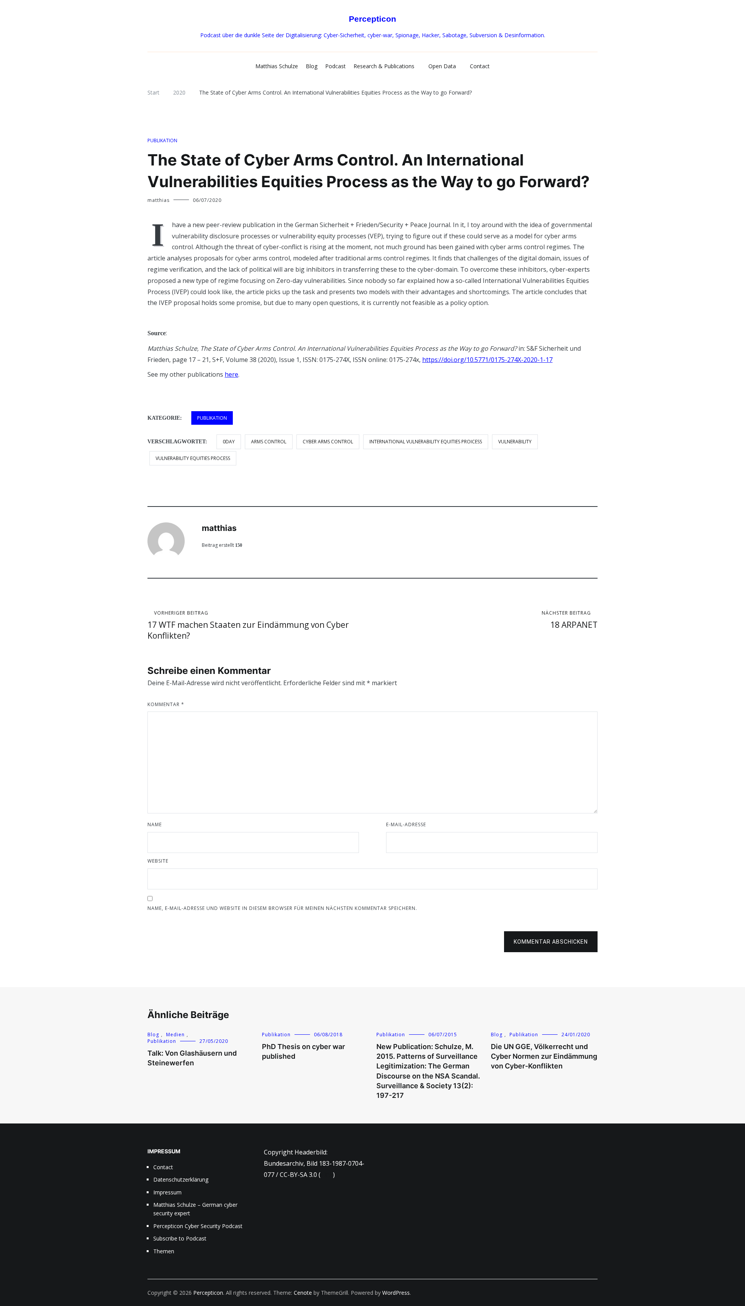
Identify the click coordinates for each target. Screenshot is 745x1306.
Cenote (303, 1292)
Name (154, 824)
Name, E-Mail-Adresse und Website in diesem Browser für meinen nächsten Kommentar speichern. (282, 908)
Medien (175, 1034)
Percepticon (372, 18)
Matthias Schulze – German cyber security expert (195, 1209)
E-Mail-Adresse (406, 824)
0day (229, 441)
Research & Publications (383, 66)
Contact (480, 66)
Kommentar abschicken (551, 942)
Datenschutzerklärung (180, 1179)
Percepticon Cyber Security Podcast (198, 1226)
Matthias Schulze (276, 66)
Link (327, 1174)
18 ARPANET (570, 620)
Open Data (442, 66)
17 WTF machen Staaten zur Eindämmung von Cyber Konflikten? (248, 625)
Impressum (167, 1192)
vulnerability (515, 441)
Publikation (162, 140)
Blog (311, 66)
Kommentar (165, 704)
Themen (163, 1251)
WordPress (396, 1292)
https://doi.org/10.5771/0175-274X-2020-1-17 (487, 359)
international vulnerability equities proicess (425, 441)
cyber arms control (328, 441)
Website (157, 861)
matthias (158, 200)
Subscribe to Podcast (179, 1238)
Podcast (335, 66)
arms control (268, 441)
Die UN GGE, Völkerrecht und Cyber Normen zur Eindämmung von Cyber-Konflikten (544, 1056)
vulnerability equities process (193, 458)
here (231, 374)
